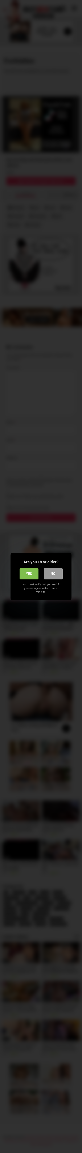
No (53, 574)
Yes (29, 574)
